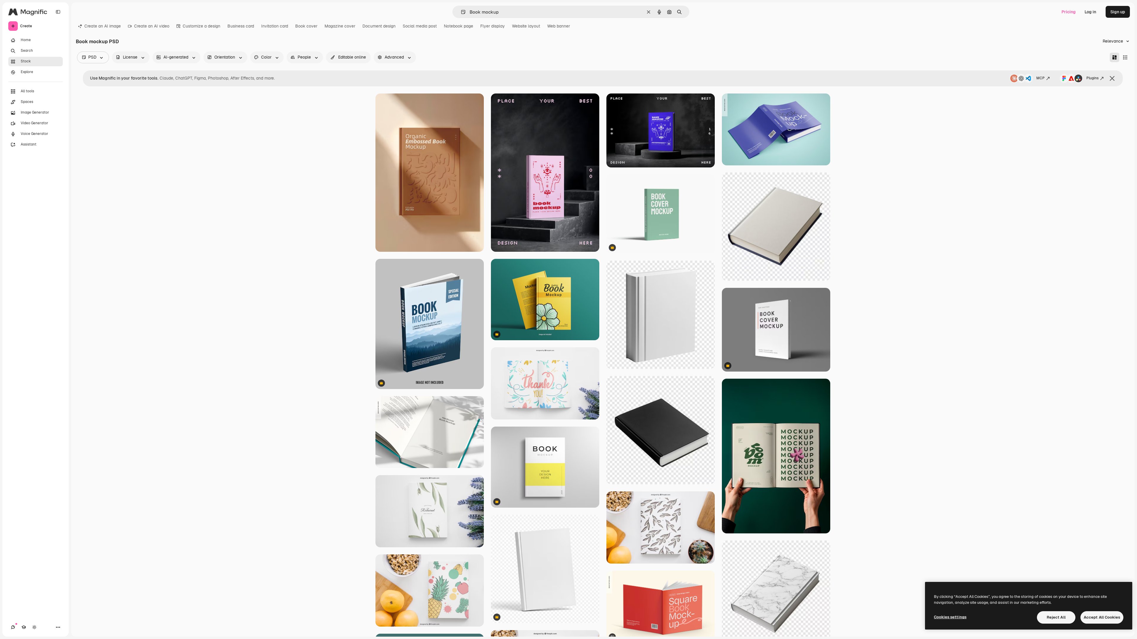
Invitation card (274, 26)
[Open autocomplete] (461, 12)
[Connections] (13, 627)
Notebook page (458, 26)
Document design (379, 26)
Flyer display (492, 26)
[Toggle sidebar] (58, 12)
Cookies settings (950, 616)
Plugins (1092, 78)
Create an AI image (102, 26)
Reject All (1056, 617)
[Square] (1125, 57)
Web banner (558, 26)
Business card (240, 26)
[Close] (1112, 78)
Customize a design (201, 26)
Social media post (420, 26)
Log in (1090, 11)
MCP (1040, 78)
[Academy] (23, 627)
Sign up (1117, 11)
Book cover (306, 26)
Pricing (1068, 11)
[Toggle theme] (34, 627)
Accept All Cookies (1102, 617)
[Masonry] (1114, 57)
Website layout (526, 26)
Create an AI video (151, 26)
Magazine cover (340, 26)
